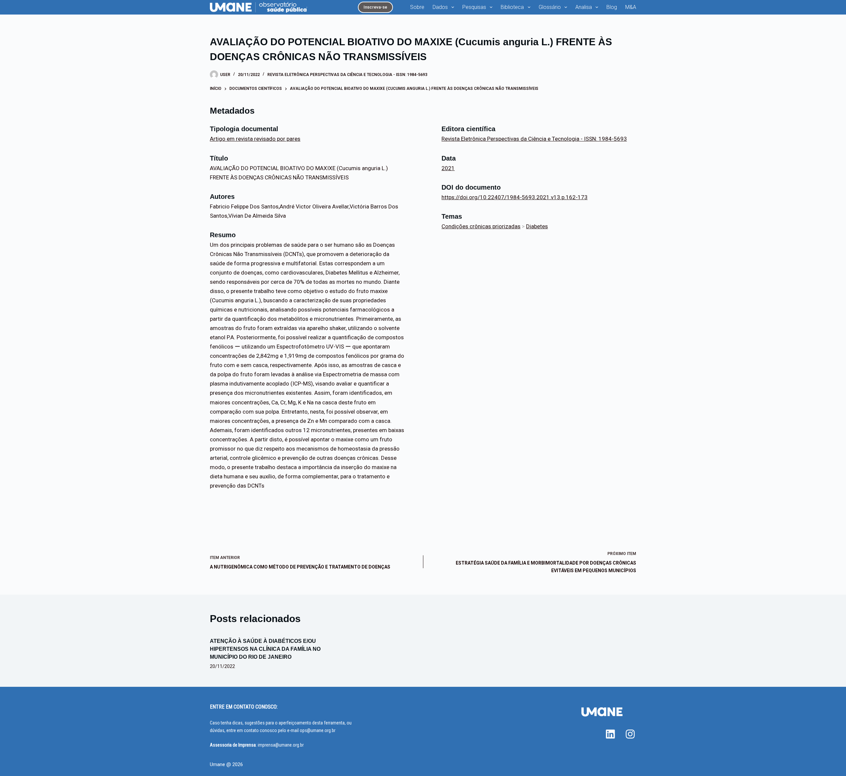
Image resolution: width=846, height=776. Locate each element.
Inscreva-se (375, 7)
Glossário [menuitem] (550, 7)
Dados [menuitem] (440, 7)
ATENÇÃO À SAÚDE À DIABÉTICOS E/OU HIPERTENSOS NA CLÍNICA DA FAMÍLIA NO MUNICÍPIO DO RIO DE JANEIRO (265, 649)
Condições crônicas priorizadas (481, 226)
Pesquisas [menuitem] (474, 7)
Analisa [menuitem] (583, 7)
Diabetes (537, 226)
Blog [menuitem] (611, 7)
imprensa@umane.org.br (281, 745)
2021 (448, 168)
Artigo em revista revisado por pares (255, 138)
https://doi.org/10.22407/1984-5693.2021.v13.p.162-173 (515, 197)
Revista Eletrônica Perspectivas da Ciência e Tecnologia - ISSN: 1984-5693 (347, 74)
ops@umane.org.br (317, 730)
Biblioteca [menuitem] (512, 7)
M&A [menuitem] (630, 7)
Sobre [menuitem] (417, 7)
